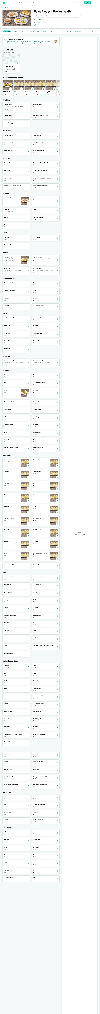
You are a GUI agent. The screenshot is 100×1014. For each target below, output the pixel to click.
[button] (57, 19)
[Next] (59, 88)
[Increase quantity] (17, 63)
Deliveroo (7, 3)
